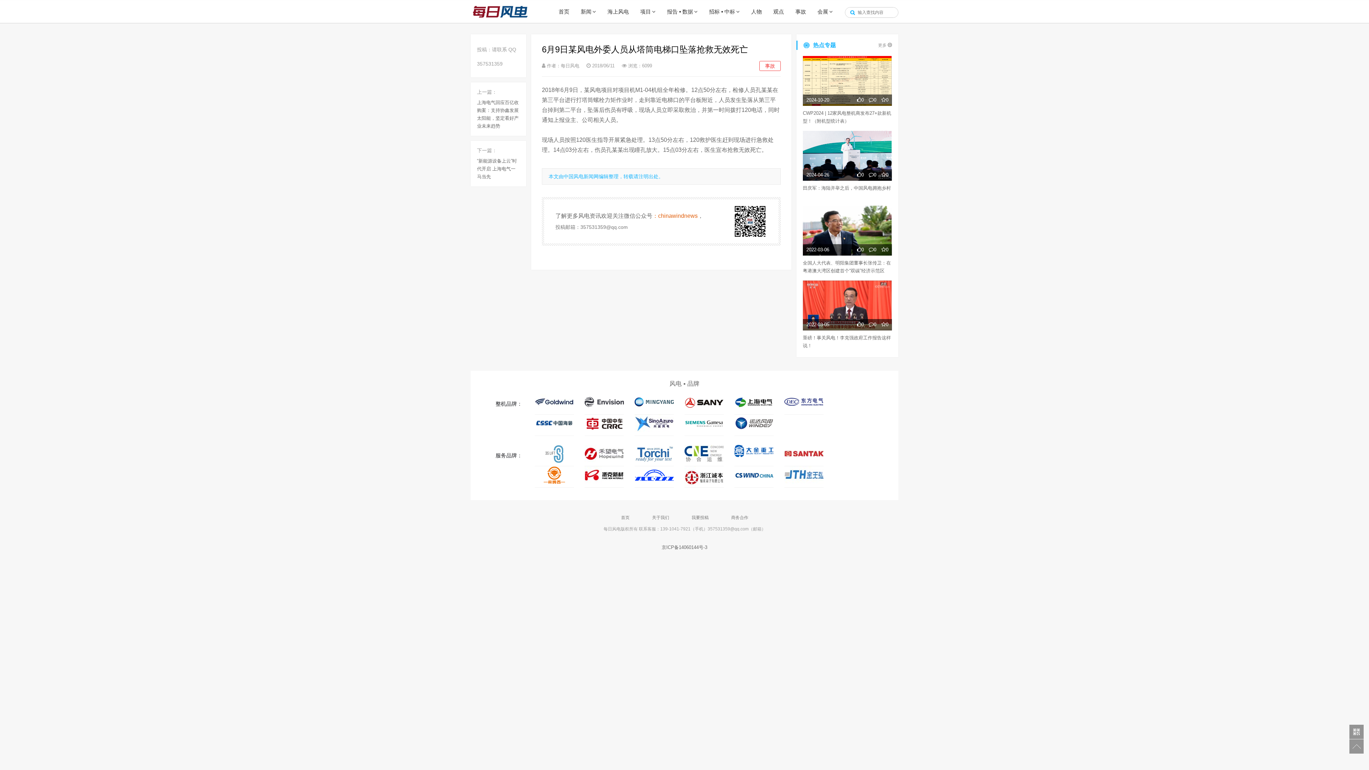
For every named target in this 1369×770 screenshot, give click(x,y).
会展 (822, 12)
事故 (800, 12)
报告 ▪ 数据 (680, 12)
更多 (883, 45)
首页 (564, 12)
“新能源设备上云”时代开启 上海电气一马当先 (497, 168)
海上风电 (618, 12)
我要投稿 (700, 517)
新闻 (586, 12)
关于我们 (660, 517)
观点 (778, 12)
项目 (645, 12)
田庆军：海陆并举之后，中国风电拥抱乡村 (847, 188)
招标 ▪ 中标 (722, 12)
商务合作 (739, 517)
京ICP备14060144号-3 (684, 547)
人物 (756, 12)
